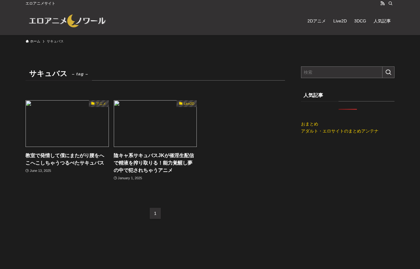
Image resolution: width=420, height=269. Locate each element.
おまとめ (309, 123)
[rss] (382, 3)
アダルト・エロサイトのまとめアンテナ (339, 131)
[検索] (390, 3)
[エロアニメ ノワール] (67, 21)
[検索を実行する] (388, 72)
